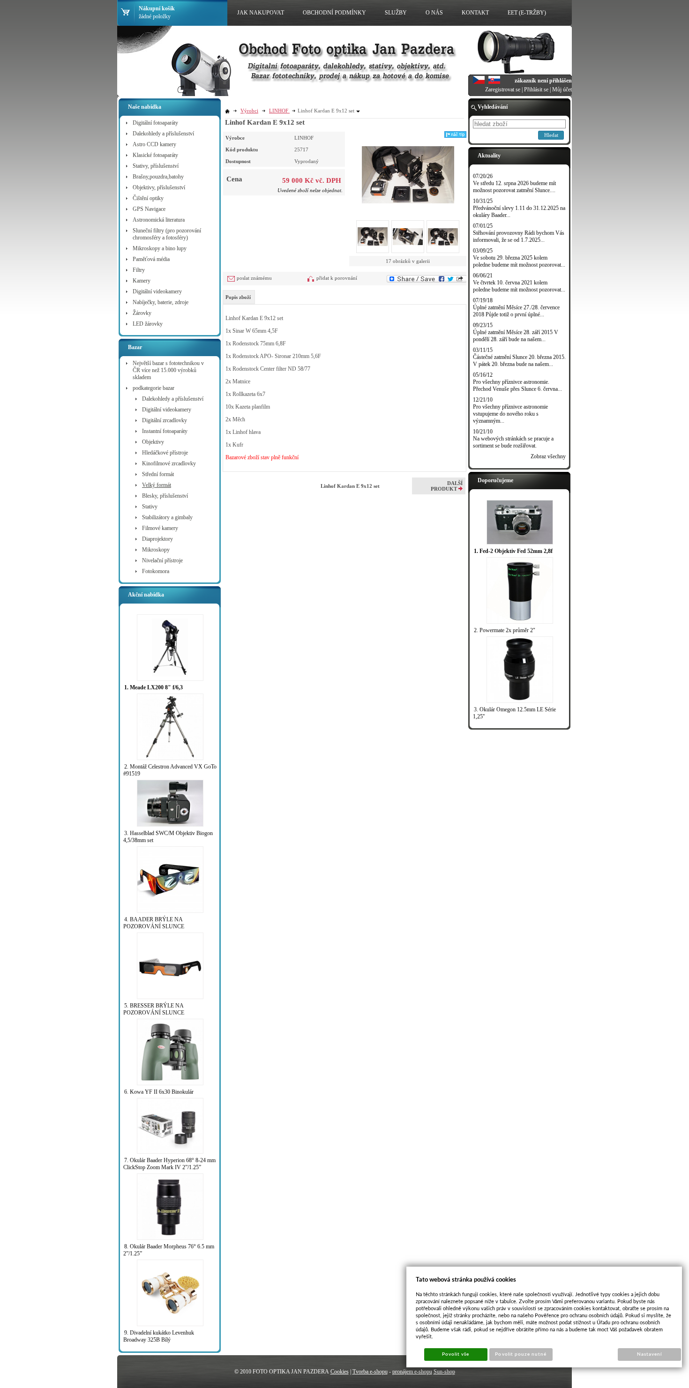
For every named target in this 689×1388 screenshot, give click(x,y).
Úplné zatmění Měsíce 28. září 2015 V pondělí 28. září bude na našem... (515, 336)
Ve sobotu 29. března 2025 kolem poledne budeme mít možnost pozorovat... (519, 261)
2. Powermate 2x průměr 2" (504, 630)
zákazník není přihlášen (543, 80)
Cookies (339, 1371)
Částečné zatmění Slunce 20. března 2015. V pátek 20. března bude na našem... (519, 360)
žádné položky (155, 16)
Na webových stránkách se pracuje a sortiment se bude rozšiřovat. (513, 442)
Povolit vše (455, 1354)
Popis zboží (238, 297)
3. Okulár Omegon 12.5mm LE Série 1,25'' (514, 713)
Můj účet (562, 89)
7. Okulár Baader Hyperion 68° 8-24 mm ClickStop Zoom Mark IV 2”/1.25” (169, 1164)
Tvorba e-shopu (370, 1371)
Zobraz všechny (548, 456)
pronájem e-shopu (412, 1371)
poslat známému (254, 278)
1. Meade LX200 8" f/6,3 (153, 687)
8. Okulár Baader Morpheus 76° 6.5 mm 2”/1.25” (168, 1250)
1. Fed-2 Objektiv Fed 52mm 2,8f (513, 551)
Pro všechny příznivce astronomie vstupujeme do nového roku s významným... (510, 413)
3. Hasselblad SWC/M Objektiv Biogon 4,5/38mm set (168, 836)
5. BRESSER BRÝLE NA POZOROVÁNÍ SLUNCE (153, 1009)
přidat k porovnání (336, 278)
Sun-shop (444, 1371)
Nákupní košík (157, 8)
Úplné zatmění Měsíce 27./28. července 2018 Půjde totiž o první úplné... (516, 311)
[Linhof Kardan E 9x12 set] (408, 167)
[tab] (239, 297)
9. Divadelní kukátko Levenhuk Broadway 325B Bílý (158, 1336)
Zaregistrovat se (502, 89)
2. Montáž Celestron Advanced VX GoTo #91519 (170, 770)
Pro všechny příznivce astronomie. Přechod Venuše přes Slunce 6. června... (517, 385)
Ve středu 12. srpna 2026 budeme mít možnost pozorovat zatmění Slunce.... (514, 187)
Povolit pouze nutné (521, 1354)
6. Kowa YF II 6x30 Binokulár (159, 1092)
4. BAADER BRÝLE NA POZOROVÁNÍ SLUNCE (153, 923)
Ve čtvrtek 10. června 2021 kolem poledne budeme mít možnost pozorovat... (519, 286)
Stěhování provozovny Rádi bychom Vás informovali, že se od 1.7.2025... (518, 236)
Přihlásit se (536, 89)
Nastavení (649, 1354)
